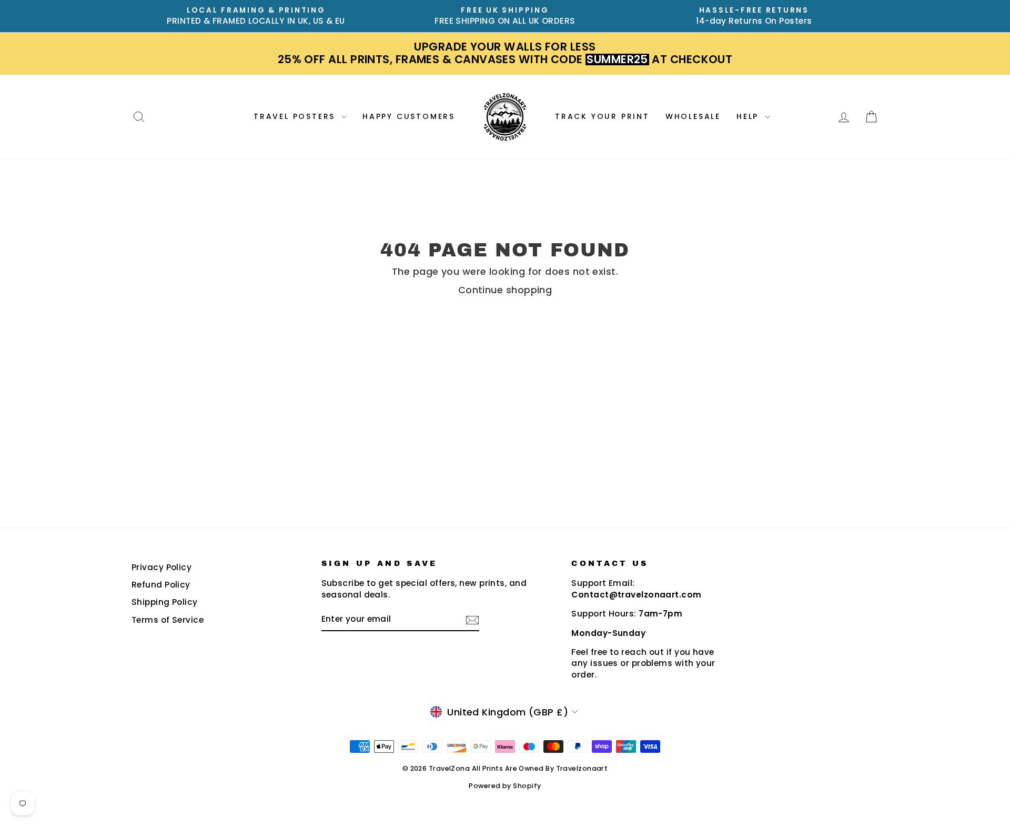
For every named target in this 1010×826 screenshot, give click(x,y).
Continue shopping (505, 289)
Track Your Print (602, 116)
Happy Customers (408, 116)
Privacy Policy (161, 567)
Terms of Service (168, 619)
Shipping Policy (165, 602)
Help (749, 116)
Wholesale (693, 116)
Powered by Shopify (505, 785)
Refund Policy (161, 584)
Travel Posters (296, 116)
